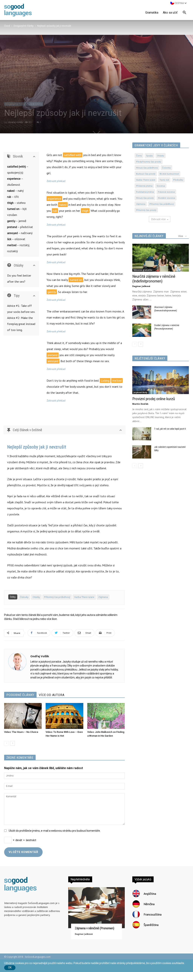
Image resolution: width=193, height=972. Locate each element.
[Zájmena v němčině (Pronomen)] (96, 907)
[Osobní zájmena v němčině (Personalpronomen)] (141, 330)
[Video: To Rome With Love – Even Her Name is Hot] (64, 716)
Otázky (36, 597)
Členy (139, 155)
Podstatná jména (145, 191)
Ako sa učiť (170, 12)
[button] (184, 13)
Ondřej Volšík (15, 122)
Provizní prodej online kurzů (153, 399)
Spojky (149, 155)
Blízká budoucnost (169, 173)
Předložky (178, 179)
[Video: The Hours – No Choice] (23, 716)
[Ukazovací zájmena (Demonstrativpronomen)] (141, 312)
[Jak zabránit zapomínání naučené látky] (141, 452)
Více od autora (51, 695)
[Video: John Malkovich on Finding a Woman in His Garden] (106, 716)
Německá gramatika (142, 270)
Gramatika (151, 12)
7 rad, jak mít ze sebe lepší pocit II (170, 429)
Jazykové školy (140, 392)
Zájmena (103, 597)
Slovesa (161, 185)
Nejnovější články (149, 236)
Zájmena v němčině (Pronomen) (94, 928)
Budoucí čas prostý (145, 173)
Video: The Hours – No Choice (21, 732)
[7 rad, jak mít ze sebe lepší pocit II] (141, 433)
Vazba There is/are (84, 597)
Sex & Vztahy (35, 104)
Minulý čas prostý (145, 197)
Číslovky (24, 597)
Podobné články (20, 695)
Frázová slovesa (166, 191)
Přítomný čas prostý (146, 210)
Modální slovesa (166, 197)
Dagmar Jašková (141, 286)
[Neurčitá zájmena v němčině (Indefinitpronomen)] (160, 258)
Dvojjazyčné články (24, 25)
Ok (9, 967)
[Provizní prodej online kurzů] (160, 380)
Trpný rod (164, 179)
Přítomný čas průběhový (57, 597)
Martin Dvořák (140, 403)
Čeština (179, 3)
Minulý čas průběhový (147, 167)
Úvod (7, 25)
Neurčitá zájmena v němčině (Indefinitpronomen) (153, 278)
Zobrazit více (158, 219)
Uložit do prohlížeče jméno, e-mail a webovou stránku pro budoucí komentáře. (54, 830)
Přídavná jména (144, 185)
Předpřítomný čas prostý (148, 161)
